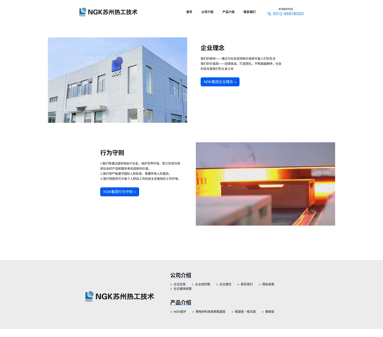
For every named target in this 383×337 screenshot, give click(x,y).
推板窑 (269, 312)
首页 (189, 12)
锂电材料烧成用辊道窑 (210, 312)
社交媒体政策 (183, 289)
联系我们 (250, 12)
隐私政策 (268, 284)
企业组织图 (202, 284)
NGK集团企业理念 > (220, 82)
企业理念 (225, 284)
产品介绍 (228, 12)
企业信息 (180, 284)
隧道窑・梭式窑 (245, 312)
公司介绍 (207, 12)
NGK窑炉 (180, 312)
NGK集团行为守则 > (119, 192)
